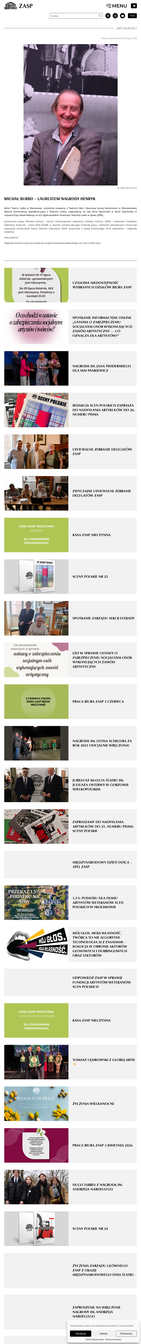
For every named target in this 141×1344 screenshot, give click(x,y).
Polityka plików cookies (95, 1339)
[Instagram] (115, 15)
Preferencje (126, 1333)
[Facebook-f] (108, 15)
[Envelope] (122, 15)
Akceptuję (81, 1333)
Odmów (103, 1333)
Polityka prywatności (113, 1339)
